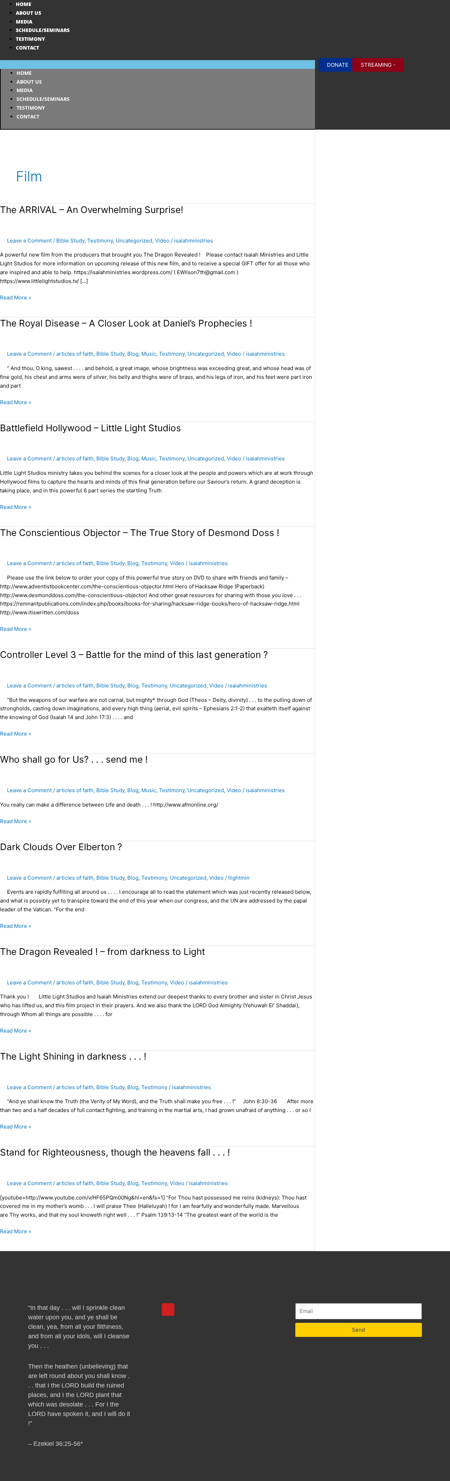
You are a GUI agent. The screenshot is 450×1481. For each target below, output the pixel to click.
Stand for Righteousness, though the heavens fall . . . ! (115, 1152)
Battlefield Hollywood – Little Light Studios (90, 427)
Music (148, 353)
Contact (27, 47)
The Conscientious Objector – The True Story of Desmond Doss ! (139, 532)
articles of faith (75, 353)
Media (24, 21)
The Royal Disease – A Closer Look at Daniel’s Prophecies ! (126, 323)
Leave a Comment (29, 240)
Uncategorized (134, 240)
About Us (28, 12)
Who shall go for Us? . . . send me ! (74, 759)
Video (162, 240)
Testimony (30, 38)
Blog (133, 353)
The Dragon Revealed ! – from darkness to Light (102, 951)
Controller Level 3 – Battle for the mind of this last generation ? (134, 654)
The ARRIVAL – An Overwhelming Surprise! (91, 209)
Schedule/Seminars (43, 30)
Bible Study (70, 240)
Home (23, 4)
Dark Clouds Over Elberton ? (61, 846)
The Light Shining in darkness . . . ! (73, 1056)
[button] (157, 64)
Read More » (15, 297)
